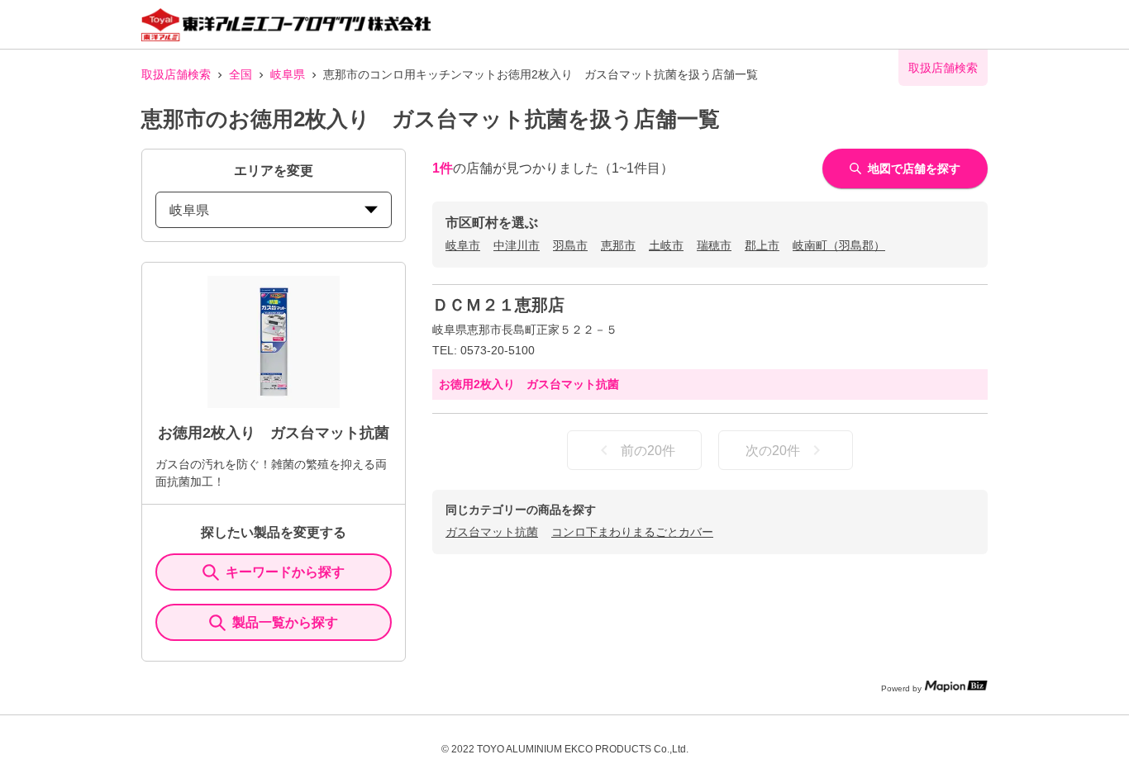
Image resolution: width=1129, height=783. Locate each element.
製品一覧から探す (285, 622)
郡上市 (762, 245)
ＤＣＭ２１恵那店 (498, 305)
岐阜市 (462, 245)
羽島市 (570, 245)
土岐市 (666, 245)
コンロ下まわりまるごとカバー (632, 532)
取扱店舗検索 (176, 74)
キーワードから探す (285, 572)
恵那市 (618, 245)
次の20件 (773, 451)
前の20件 (648, 451)
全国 (240, 74)
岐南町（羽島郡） (839, 245)
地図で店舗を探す (914, 168)
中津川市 (516, 245)
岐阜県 (287, 74)
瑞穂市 (714, 245)
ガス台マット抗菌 (491, 532)
